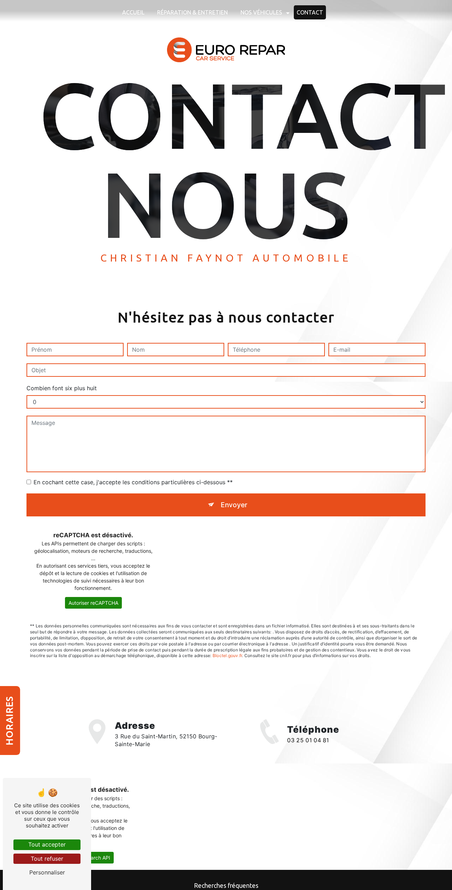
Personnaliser (47, 872)
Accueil (133, 12)
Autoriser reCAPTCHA (93, 603)
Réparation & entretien (192, 12)
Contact (310, 12)
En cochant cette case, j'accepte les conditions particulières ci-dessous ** (133, 482)
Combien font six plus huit (61, 388)
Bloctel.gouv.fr (227, 655)
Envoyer (234, 504)
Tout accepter (47, 844)
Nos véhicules (261, 12)
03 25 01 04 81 (308, 740)
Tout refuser (47, 858)
